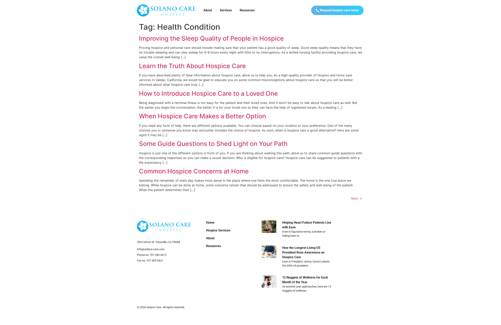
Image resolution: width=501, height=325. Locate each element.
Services (226, 10)
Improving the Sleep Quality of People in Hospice (211, 38)
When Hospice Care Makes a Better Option (202, 116)
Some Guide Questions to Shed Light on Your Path (213, 143)
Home (210, 222)
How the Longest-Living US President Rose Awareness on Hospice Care (303, 252)
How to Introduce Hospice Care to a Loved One (208, 93)
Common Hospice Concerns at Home (194, 171)
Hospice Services (218, 230)
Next (356, 198)
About (208, 10)
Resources (247, 10)
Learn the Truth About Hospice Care (192, 66)
